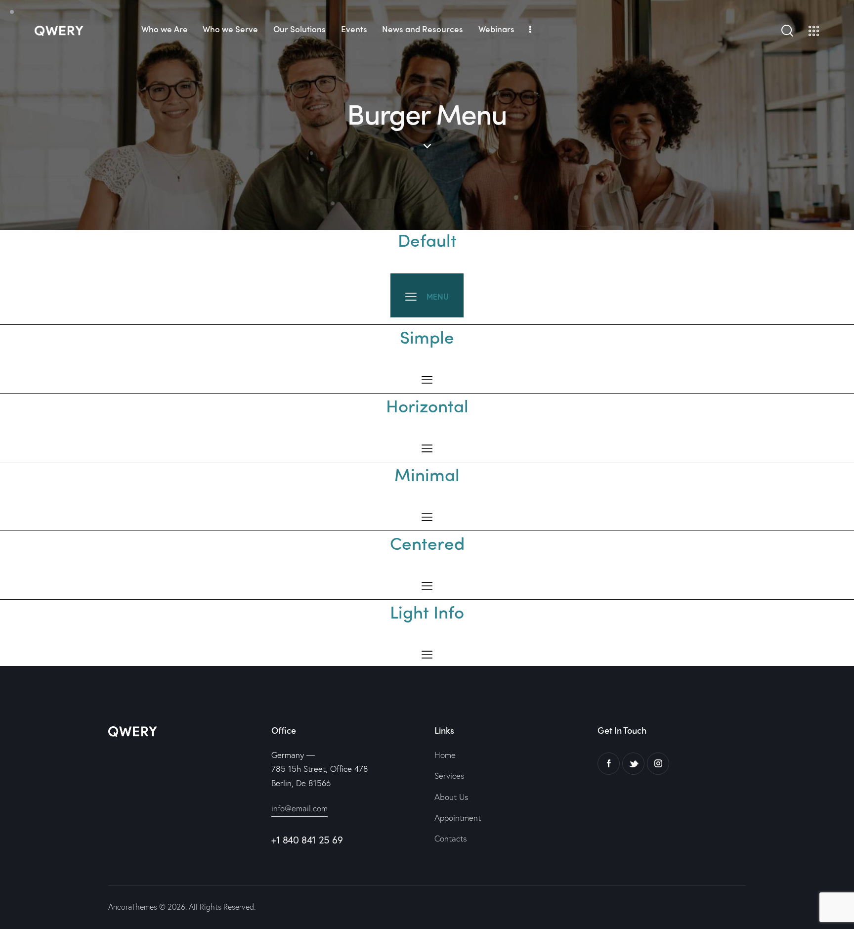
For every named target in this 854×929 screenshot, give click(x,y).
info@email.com (299, 808)
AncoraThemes (132, 906)
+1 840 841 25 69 (307, 839)
